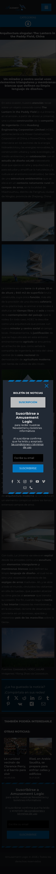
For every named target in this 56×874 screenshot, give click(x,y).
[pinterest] (31, 481)
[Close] (46, 386)
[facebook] (12, 481)
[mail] (24, 487)
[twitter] (18, 481)
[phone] (31, 487)
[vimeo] (43, 481)
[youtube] (37, 481)
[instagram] (24, 481)
